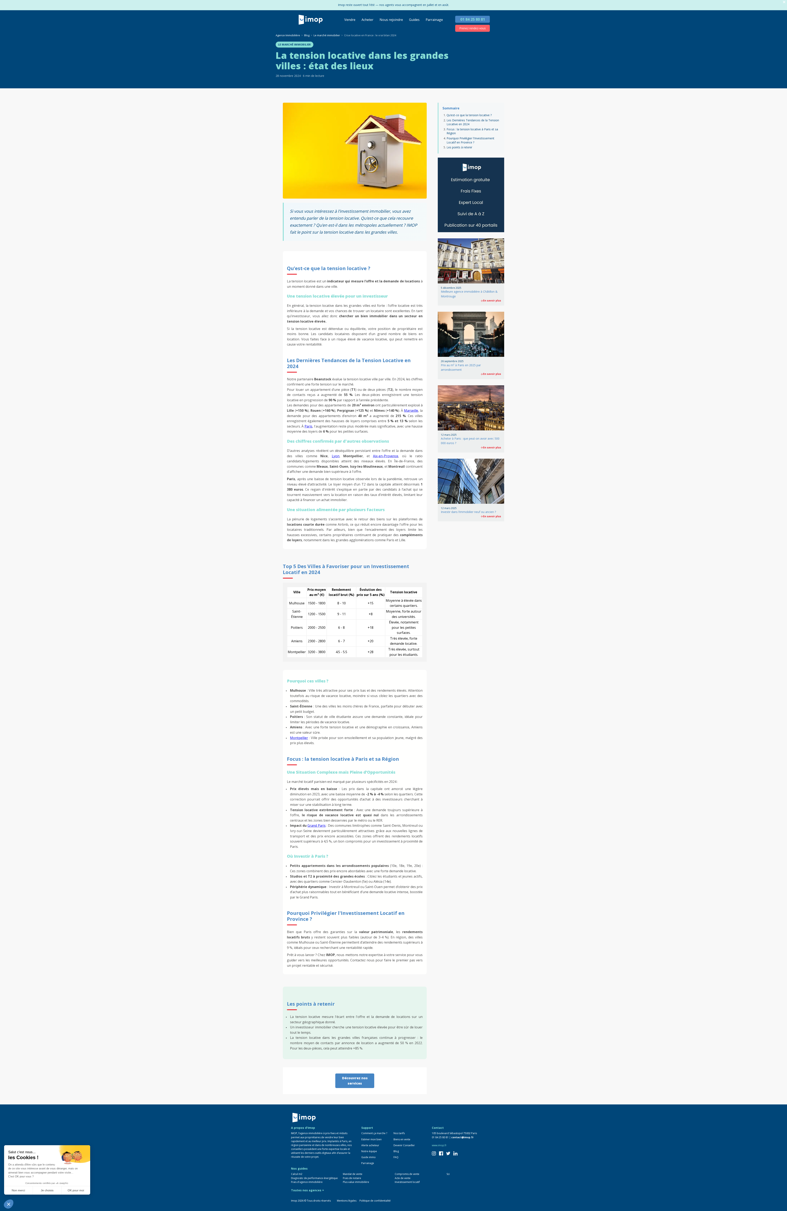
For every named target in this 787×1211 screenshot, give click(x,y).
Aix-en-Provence (385, 456)
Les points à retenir (459, 147)
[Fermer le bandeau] (784, 2)
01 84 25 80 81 (472, 19)
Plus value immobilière (356, 1182)
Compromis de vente (407, 1174)
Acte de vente (403, 1178)
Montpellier (299, 738)
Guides (414, 19)
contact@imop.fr (462, 1137)
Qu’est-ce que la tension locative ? (469, 115)
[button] (9, 1204)
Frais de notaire (352, 1178)
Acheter (367, 19)
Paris (308, 426)
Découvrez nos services (355, 1081)
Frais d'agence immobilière (307, 1182)
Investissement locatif (407, 1182)
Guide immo (368, 1157)
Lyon (335, 456)
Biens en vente (402, 1139)
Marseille (411, 410)
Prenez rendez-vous (472, 28)
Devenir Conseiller (404, 1145)
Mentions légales (346, 1200)
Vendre (349, 19)
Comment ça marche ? (374, 1133)
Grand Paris (316, 825)
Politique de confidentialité (375, 1200)
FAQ (396, 1157)
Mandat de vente (352, 1174)
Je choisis (47, 1190)
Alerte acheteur (370, 1145)
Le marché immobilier (294, 44)
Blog (396, 1151)
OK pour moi (76, 1190)
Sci (448, 1174)
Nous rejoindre (391, 19)
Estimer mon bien (371, 1139)
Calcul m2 (296, 1174)
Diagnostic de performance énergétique (314, 1178)
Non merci (18, 1190)
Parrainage (434, 19)
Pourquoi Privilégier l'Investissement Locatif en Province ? (470, 140)
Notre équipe (369, 1151)
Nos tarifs (399, 1133)
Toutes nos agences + (307, 1190)
